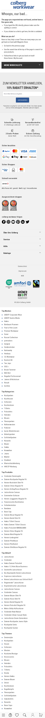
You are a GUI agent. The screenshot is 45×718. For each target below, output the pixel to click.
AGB (22, 276)
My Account (18, 58)
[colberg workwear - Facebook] (4, 222)
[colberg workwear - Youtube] (13, 222)
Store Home (8, 58)
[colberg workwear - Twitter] (27, 222)
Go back (7, 46)
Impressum (22, 271)
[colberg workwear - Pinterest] (18, 222)
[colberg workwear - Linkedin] (23, 222)
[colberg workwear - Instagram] (8, 222)
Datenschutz (22, 266)
